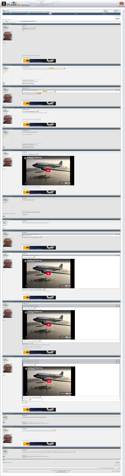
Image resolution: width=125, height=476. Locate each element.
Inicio (11, 13)
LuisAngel (5, 25)
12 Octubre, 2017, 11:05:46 (8, 196)
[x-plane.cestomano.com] (3, 216)
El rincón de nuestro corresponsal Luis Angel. (37, 11)
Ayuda (28, 13)
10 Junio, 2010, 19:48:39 (7, 24)
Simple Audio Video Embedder (61, 471)
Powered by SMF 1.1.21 (55, 470)
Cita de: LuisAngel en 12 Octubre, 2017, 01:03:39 (30, 255)
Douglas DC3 (47, 11)
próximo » (118, 15)
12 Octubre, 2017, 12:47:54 (8, 230)
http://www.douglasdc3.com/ (27, 134)
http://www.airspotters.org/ (25, 57)
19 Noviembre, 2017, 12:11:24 (8, 448)
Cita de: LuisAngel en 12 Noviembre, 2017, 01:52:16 (30, 360)
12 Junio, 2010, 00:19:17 (7, 86)
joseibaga (5, 221)
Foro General (8, 11)
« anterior (114, 15)
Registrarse (104, 13)
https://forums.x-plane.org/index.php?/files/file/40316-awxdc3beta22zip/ (35, 155)
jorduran (4, 66)
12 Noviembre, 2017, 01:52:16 (8, 301)
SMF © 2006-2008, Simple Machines (65, 470)
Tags (50, 13)
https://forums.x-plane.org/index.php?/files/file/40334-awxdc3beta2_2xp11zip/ (36, 290)
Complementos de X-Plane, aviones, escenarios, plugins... (20, 11)
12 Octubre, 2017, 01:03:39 (8, 150)
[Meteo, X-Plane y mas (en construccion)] (3, 83)
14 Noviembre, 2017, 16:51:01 (8, 356)
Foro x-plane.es (7, 10)
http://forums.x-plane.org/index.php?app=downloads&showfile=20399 (34, 112)
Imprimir (117, 18)
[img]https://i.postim (25, 457)
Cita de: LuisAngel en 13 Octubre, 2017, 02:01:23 (30, 305)
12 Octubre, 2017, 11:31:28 (8, 219)
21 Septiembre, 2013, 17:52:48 (8, 107)
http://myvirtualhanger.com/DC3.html (29, 29)
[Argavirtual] (3, 422)
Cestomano (5, 198)
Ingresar (76, 13)
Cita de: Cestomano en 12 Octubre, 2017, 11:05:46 (30, 234)
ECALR (4, 415)
